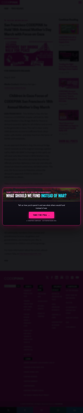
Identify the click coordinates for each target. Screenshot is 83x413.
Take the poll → (41, 215)
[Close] (77, 191)
